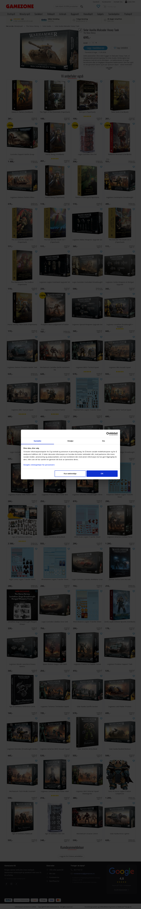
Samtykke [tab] (37, 441)
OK (102, 474)
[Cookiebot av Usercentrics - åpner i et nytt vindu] (108, 433)
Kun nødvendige (70, 474)
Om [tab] (103, 441)
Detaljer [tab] (71, 441)
